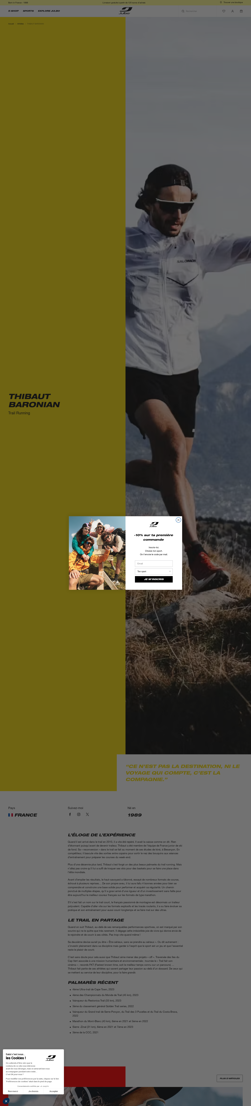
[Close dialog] (178, 519)
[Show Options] (169, 571)
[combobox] (152, 571)
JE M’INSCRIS (154, 579)
